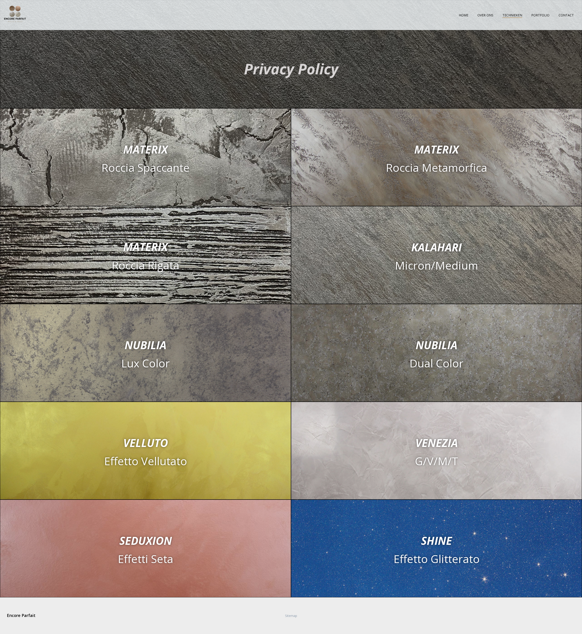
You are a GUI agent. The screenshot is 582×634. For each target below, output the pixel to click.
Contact (566, 15)
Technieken (512, 15)
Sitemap (291, 616)
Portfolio (540, 15)
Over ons (485, 15)
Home (463, 15)
